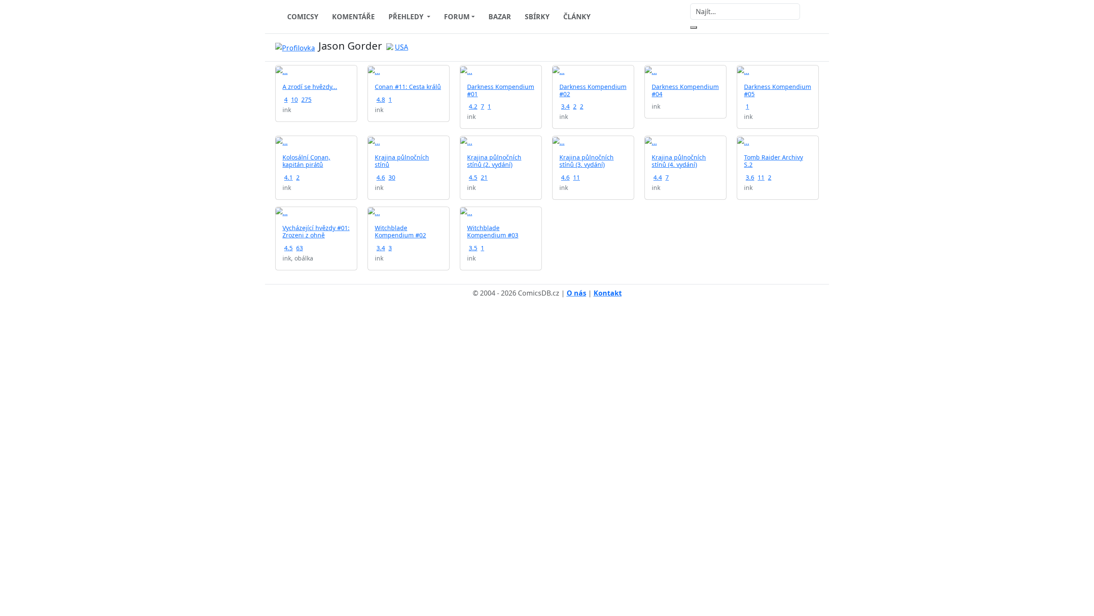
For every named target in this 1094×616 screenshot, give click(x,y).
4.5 (473, 177)
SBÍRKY (537, 16)
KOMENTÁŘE (353, 16)
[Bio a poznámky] (803, 47)
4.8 (380, 99)
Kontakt (608, 293)
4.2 (473, 106)
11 (576, 177)
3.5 (473, 248)
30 (391, 177)
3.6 (750, 177)
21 (484, 177)
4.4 (657, 177)
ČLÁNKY (577, 16)
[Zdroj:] (296, 47)
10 (294, 99)
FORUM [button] (457, 16)
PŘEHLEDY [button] (406, 16)
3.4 (565, 106)
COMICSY (302, 16)
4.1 (288, 177)
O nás (576, 293)
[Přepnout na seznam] (814, 47)
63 (299, 248)
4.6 (380, 177)
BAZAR (499, 16)
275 (306, 99)
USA (401, 47)
